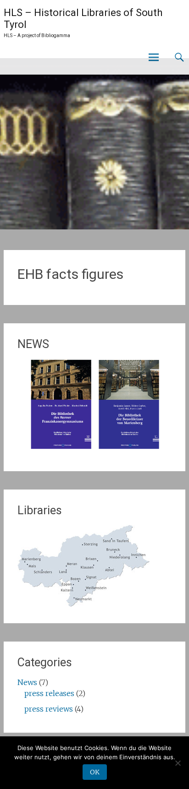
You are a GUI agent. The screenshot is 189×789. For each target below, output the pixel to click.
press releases (49, 693)
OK (95, 772)
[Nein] (177, 762)
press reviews (48, 708)
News (27, 682)
